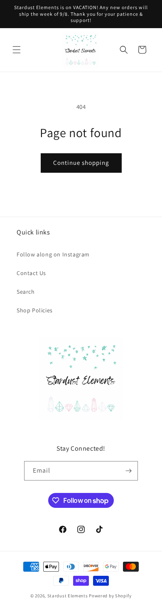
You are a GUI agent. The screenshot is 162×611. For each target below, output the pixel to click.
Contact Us (31, 273)
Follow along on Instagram (53, 254)
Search (26, 291)
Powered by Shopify (110, 596)
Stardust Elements (67, 596)
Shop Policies (35, 310)
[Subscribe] (128, 471)
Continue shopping (81, 163)
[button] (16, 50)
